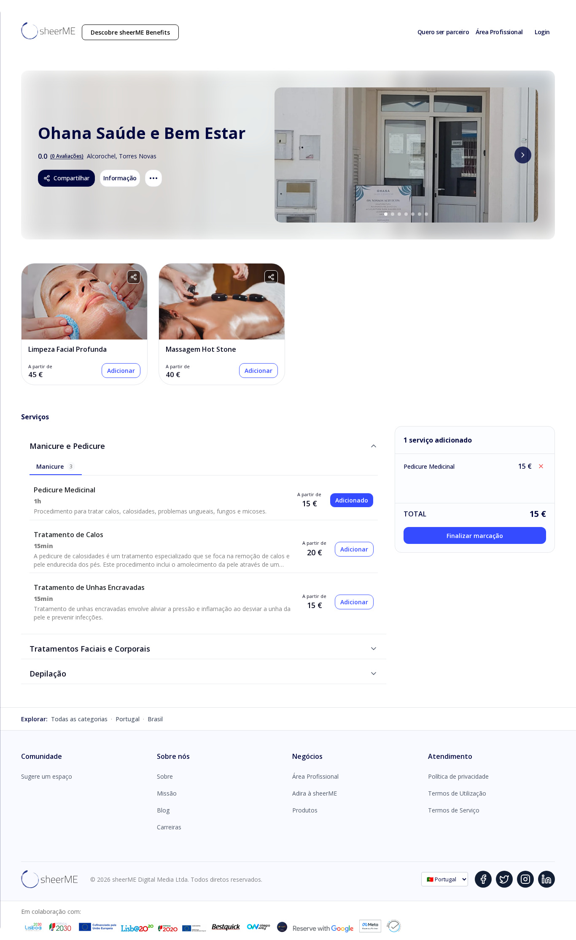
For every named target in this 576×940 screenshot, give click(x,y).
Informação (120, 178)
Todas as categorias (79, 719)
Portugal (128, 719)
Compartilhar (71, 178)
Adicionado (351, 500)
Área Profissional (499, 32)
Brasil (155, 719)
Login (542, 32)
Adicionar (121, 371)
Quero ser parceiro (443, 32)
